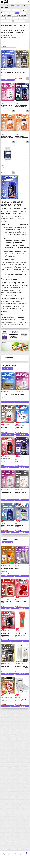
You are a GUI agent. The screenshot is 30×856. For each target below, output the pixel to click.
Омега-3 (3, 393)
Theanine (3, 167)
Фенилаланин (22, 15)
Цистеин (3, 18)
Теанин (2, 70)
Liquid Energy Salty (20, 699)
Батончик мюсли (5, 699)
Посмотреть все (7, 368)
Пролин (26, 18)
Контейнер (17, 599)
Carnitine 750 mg (6, 601)
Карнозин (9, 18)
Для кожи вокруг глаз (19, 664)
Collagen (17, 568)
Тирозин (9, 15)
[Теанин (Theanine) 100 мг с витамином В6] (22, 91)
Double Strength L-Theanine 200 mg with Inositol (7, 137)
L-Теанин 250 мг (20, 72)
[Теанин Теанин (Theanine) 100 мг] (9, 187)
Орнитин (3, 15)
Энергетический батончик (6, 697)
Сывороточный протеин (6, 632)
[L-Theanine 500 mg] (7, 91)
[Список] (23, 46)
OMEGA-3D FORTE (20, 492)
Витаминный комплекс (20, 425)
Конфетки (3, 566)
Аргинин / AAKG (16, 10)
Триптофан (15, 15)
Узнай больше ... (13, 37)
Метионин (22, 12)
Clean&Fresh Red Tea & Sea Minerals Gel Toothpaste (21, 635)
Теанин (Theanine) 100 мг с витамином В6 (21, 105)
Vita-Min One (19, 427)
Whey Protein (5, 666)
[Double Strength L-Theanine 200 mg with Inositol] (7, 122)
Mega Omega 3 (5, 427)
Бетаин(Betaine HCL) (18, 18)
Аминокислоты (6, 10)
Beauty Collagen (19, 394)
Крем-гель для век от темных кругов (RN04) (21, 667)
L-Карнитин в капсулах (5, 599)
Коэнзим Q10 (3, 490)
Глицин (7, 12)
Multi (2, 460)
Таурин (12, 12)
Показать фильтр (15, 42)
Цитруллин (24, 10)
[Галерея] (27, 46)
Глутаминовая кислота (6, 20)
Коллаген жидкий (19, 393)
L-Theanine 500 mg (6, 105)
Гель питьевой (18, 697)
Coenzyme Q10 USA (6, 492)
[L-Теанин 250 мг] (22, 59)
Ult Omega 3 (18, 460)
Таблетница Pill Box (20, 601)
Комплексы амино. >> (19, 20)
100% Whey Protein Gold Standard (6, 634)
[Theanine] (7, 153)
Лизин (2, 12)
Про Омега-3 (19, 525)
